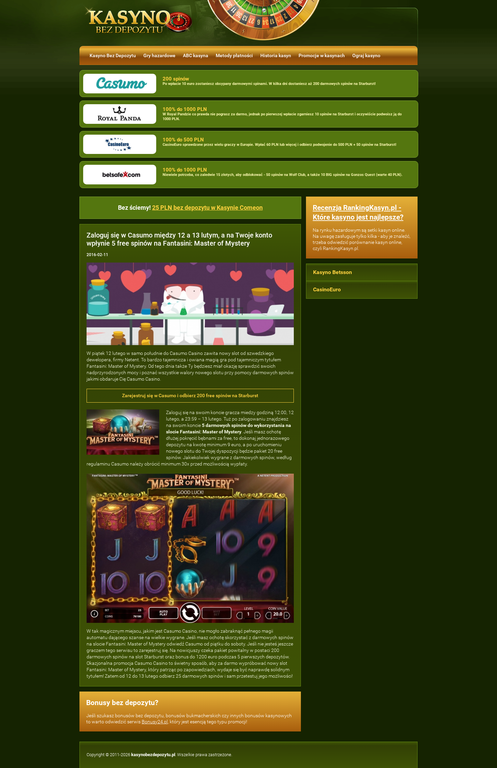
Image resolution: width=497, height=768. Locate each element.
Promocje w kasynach (322, 55)
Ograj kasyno (366, 55)
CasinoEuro (327, 289)
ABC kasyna (195, 55)
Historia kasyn (275, 55)
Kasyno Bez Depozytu (113, 55)
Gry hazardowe (159, 55)
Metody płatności (234, 55)
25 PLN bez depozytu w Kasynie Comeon (207, 207)
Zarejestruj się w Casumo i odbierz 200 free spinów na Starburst (190, 395)
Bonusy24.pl (155, 721)
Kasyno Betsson (332, 272)
